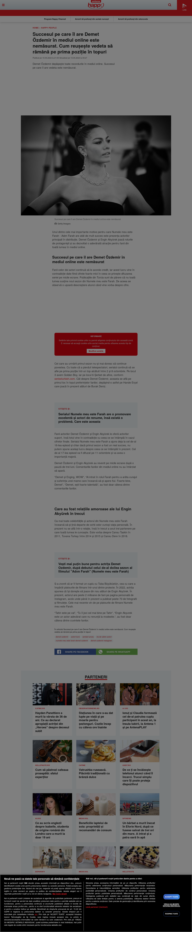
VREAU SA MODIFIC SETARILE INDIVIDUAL (171, 905)
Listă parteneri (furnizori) (97, 907)
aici (36, 914)
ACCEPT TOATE (171, 897)
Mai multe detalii (60, 894)
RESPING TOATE (171, 914)
